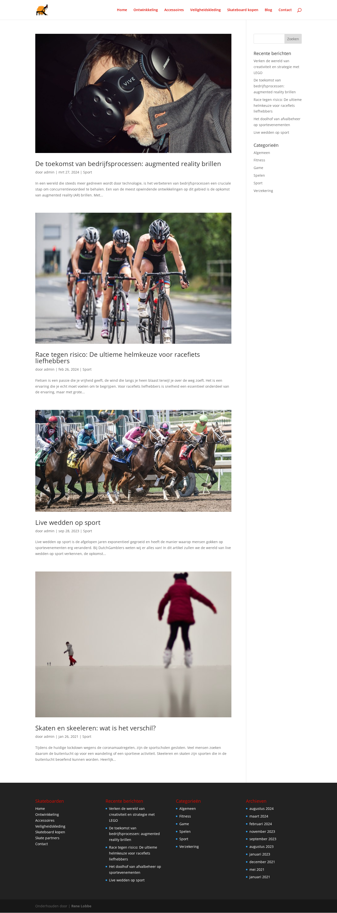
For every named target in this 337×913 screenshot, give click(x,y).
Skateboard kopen (242, 10)
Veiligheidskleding (205, 10)
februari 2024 (260, 823)
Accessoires (174, 10)
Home (122, 10)
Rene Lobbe (81, 906)
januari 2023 (259, 854)
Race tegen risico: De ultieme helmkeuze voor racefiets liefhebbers (117, 357)
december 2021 (262, 861)
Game (258, 167)
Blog (268, 10)
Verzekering (263, 190)
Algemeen (262, 152)
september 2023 (262, 839)
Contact (285, 10)
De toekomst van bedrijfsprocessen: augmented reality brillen (128, 163)
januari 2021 (259, 877)
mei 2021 (256, 869)
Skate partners (47, 838)
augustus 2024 (261, 808)
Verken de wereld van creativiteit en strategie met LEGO (276, 66)
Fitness (259, 160)
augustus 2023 (261, 846)
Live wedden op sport (67, 522)
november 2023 (262, 831)
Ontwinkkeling (145, 10)
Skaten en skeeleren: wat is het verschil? (95, 727)
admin (49, 172)
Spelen (259, 175)
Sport (87, 172)
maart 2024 (258, 816)
